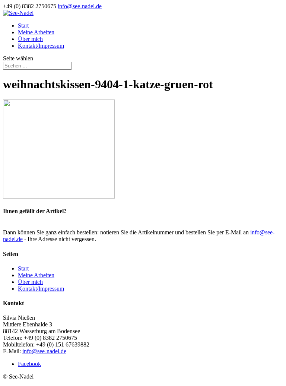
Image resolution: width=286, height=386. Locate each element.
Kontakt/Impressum (41, 45)
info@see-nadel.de (44, 351)
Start (23, 25)
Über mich (30, 39)
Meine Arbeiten (36, 32)
